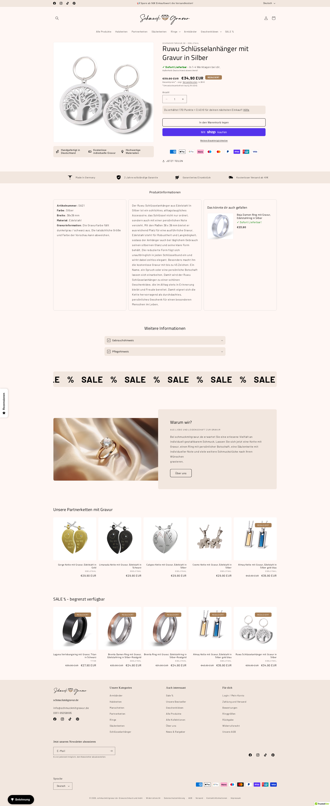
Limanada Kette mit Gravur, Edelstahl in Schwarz (120, 566)
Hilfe (246, 109)
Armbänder (116, 695)
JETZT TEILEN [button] (174, 160)
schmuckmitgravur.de (107, 798)
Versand (199, 798)
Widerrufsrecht (231, 725)
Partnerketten (117, 713)
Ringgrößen (229, 713)
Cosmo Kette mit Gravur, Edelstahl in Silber (212, 566)
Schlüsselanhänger (120, 731)
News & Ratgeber (175, 731)
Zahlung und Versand (234, 701)
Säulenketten (117, 725)
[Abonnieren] (111, 751)
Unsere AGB (229, 731)
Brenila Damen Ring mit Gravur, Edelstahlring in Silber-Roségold (124, 656)
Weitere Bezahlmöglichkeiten (214, 140)
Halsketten (116, 701)
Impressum (236, 798)
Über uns (180, 473)
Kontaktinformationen (216, 798)
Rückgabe (228, 719)
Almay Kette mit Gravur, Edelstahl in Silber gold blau (257, 566)
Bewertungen (230, 707)
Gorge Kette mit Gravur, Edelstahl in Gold (77, 566)
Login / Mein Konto (233, 695)
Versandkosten (190, 82)
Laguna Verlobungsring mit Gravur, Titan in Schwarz (74, 656)
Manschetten (117, 707)
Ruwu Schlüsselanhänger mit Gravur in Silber (256, 656)
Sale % (170, 695)
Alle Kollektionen (175, 719)
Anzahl (165, 92)
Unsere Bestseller (176, 701)
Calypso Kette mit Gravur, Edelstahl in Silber (166, 566)
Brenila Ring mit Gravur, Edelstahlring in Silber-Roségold (165, 656)
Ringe (113, 719)
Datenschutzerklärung (174, 798)
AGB (190, 798)
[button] (57, 18)
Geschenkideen (175, 707)
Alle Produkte (173, 713)
